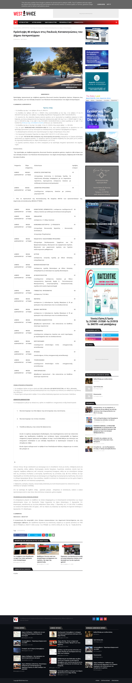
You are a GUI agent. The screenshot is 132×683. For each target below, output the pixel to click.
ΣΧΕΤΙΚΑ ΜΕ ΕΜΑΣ (105, 680)
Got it (109, 4)
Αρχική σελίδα (17, 28)
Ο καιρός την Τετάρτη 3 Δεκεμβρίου (33, 648)
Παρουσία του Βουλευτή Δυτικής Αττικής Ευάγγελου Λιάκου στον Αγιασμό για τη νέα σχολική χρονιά (72, 559)
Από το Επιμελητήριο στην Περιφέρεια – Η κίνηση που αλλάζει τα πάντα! (106, 419)
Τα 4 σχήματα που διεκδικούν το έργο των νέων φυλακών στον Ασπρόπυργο (23, 558)
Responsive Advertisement (85, 13)
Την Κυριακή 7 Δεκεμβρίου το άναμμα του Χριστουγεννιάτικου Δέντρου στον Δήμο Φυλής (70, 633)
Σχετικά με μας (98, 386)
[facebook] (93, 335)
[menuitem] (15, 22)
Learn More (101, 4)
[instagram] (93, 339)
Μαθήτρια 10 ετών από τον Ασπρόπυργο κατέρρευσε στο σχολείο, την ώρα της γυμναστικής (47, 559)
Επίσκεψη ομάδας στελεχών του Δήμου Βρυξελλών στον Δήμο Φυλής (70, 672)
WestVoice (17, 39)
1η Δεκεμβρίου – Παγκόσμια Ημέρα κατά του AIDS (34, 642)
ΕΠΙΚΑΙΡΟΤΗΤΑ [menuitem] (78, 22)
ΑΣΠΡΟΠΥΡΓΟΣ (25, 28)
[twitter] (110, 335)
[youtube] (110, 339)
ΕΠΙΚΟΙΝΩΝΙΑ (115, 680)
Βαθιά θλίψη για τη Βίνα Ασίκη (103, 379)
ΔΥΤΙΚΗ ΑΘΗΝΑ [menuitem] (36, 22)
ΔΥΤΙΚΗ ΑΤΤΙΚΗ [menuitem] (23, 22)
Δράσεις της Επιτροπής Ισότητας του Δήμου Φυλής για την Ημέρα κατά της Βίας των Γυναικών (69, 651)
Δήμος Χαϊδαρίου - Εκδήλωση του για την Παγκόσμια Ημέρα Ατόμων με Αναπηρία (33, 633)
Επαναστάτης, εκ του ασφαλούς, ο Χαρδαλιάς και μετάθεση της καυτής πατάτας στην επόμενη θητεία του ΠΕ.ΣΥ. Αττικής (105, 410)
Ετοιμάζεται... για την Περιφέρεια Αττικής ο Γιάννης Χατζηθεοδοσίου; (105, 447)
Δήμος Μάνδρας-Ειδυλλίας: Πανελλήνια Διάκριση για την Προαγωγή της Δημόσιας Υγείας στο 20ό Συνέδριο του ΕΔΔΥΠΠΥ (34, 666)
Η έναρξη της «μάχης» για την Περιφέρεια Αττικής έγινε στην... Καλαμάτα (104, 439)
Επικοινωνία (97, 394)
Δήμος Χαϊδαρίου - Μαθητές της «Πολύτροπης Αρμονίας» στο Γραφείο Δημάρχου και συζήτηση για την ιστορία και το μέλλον (105, 665)
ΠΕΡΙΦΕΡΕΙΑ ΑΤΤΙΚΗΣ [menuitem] (65, 22)
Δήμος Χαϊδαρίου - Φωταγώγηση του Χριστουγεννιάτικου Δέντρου (33, 657)
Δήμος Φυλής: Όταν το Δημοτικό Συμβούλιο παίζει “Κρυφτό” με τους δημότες (69, 642)
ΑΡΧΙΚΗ (97, 680)
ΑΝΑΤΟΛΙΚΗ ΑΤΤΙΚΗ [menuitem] (51, 22)
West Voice (25, 680)
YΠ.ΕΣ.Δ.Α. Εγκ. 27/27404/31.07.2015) (33, 123)
